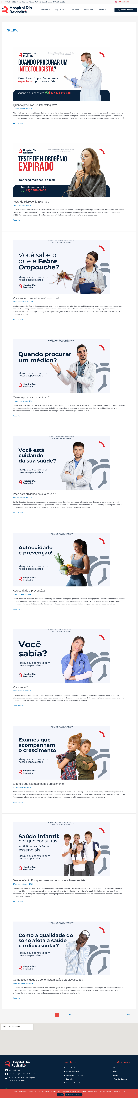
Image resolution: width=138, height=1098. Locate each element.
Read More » (18, 123)
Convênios (75, 10)
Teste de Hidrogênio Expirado (31, 201)
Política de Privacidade (74, 1095)
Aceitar (60, 1095)
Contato (101, 10)
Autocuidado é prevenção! (29, 590)
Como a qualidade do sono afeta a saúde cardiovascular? (48, 979)
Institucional (88, 10)
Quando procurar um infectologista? (35, 105)
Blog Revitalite (60, 10)
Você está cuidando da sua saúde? (34, 494)
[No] (135, 1093)
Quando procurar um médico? (31, 397)
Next (130, 1014)
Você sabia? (20, 687)
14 (70, 1014)
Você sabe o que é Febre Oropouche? (36, 298)
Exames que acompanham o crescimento (38, 783)
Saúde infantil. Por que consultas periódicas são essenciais (49, 880)
